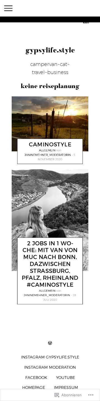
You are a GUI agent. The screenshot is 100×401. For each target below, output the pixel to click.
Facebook (36, 377)
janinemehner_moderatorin (47, 154)
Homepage (33, 387)
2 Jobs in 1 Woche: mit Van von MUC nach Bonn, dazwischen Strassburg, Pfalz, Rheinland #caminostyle (50, 264)
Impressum (66, 387)
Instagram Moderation (50, 367)
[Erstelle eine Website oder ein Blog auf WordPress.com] (50, 343)
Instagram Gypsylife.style (50, 357)
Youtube (65, 377)
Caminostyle (50, 144)
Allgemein (47, 150)
